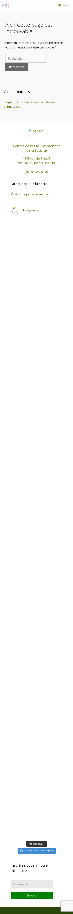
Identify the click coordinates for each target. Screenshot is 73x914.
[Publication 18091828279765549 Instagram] (36, 482)
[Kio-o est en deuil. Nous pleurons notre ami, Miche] (36, 668)
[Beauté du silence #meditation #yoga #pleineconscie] (36, 388)
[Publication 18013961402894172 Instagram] (36, 295)
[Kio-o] (7, 5)
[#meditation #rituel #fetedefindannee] (36, 513)
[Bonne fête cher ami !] (36, 637)
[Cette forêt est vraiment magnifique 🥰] (36, 358)
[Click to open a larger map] (30, 194)
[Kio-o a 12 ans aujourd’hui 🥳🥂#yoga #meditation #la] (36, 823)
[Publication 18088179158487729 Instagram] (36, 450)
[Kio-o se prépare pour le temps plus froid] (36, 606)
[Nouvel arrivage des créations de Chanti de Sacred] (36, 792)
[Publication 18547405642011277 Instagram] (36, 420)
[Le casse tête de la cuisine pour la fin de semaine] (36, 730)
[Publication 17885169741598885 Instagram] (36, 264)
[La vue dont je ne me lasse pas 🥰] (36, 699)
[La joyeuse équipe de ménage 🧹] (36, 761)
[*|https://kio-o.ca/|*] (36, 326)
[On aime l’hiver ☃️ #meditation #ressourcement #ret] (36, 544)
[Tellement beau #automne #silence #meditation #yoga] (36, 575)
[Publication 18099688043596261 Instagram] (36, 233)
